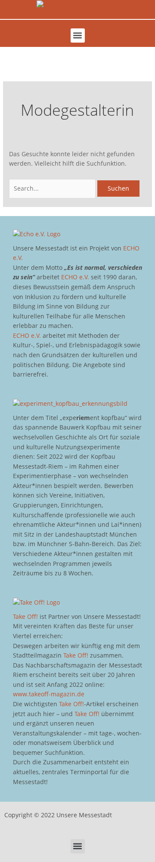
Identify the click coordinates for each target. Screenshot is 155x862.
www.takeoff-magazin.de (48, 694)
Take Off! (25, 616)
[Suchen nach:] (53, 188)
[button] (78, 35)
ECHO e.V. (75, 277)
